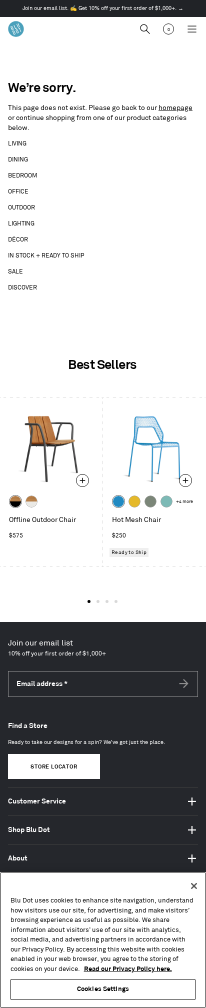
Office (18, 191)
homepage (175, 107)
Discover (22, 287)
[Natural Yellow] (134, 501)
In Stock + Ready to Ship (46, 255)
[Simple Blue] (118, 501)
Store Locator (53, 767)
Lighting (21, 223)
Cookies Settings (103, 989)
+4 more (184, 502)
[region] (103, 940)
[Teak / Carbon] (15, 501)
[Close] (194, 886)
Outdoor (21, 207)
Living (17, 143)
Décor (18, 239)
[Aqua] (166, 501)
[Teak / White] (31, 501)
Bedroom (23, 175)
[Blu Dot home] (16, 29)
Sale (15, 271)
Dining (18, 159)
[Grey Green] (150, 501)
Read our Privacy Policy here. (128, 969)
